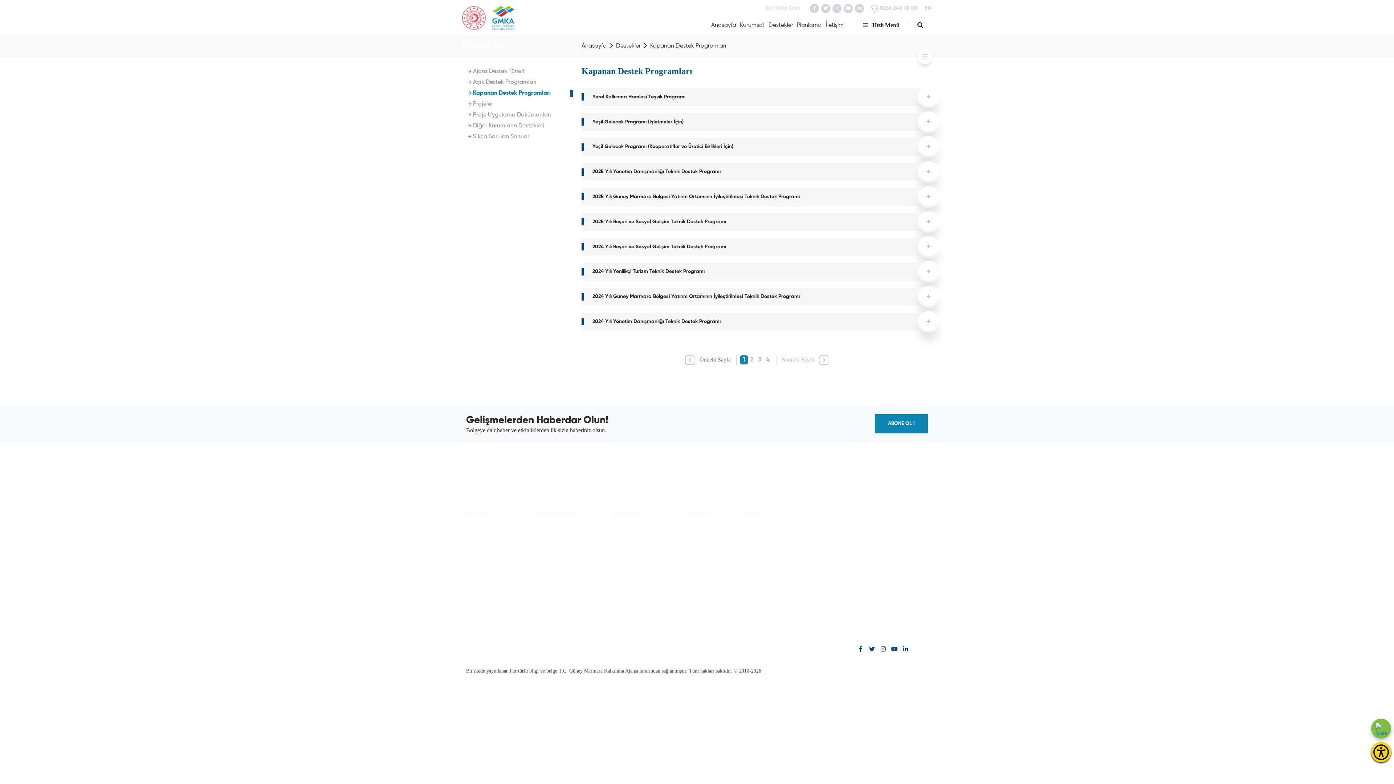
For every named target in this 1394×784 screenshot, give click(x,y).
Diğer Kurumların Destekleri (508, 126)
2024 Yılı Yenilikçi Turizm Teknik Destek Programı (648, 271)
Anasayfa (723, 25)
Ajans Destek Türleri (498, 71)
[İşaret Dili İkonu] (1381, 729)
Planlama (809, 25)
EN (928, 8)
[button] (920, 25)
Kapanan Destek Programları (511, 93)
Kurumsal (752, 25)
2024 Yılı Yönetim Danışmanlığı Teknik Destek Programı (656, 321)
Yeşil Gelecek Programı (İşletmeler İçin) (638, 121)
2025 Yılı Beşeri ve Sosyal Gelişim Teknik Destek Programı (659, 221)
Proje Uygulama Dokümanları (511, 115)
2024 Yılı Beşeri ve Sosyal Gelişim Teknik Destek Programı (659, 246)
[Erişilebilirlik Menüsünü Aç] (1381, 752)
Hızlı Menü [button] (885, 25)
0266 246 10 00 (898, 8)
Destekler (781, 25)
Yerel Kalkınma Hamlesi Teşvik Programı (638, 96)
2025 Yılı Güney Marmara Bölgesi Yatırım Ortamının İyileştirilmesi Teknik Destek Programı (696, 196)
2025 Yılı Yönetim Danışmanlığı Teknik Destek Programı (656, 171)
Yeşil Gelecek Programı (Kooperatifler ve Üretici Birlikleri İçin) (662, 146)
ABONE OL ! (901, 423)
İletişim (835, 25)
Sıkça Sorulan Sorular (500, 137)
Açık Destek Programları (504, 82)
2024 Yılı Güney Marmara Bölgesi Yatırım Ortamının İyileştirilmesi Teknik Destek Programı (696, 296)
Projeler (482, 104)
